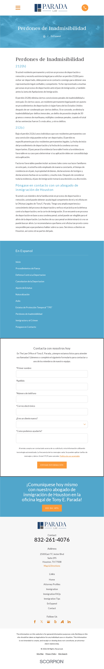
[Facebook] (34, 621)
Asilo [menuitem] (18, 301)
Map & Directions (52, 565)
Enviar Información (51, 465)
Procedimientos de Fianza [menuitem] (28, 268)
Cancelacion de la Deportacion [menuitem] (30, 281)
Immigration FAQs (52, 594)
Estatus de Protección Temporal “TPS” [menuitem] (34, 307)
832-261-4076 (52, 508)
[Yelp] (55, 621)
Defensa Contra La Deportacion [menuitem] (31, 275)
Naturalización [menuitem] (23, 294)
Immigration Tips (52, 598)
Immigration (52, 589)
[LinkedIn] (69, 621)
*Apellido (20, 380)
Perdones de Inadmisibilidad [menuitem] (29, 314)
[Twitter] (41, 621)
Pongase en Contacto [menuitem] (26, 327)
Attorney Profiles (52, 584)
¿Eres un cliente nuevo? (27, 418)
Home (52, 579)
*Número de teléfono (26, 393)
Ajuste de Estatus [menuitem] (24, 288)
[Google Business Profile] (48, 621)
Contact (52, 608)
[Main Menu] (18, 7)
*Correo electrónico (25, 406)
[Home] (51, 8)
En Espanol (52, 603)
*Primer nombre (23, 368)
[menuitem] (40, 653)
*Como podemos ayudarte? (29, 431)
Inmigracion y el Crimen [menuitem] (27, 320)
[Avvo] (62, 621)
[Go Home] (44, 36)
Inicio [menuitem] (18, 262)
